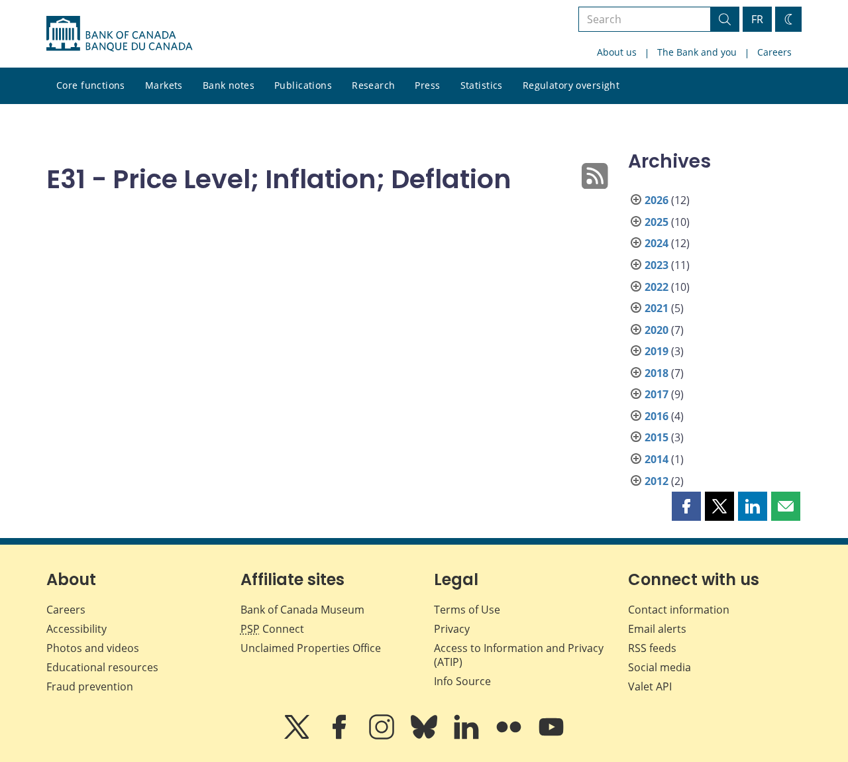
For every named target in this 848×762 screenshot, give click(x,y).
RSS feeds (652, 648)
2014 (656, 459)
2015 (656, 437)
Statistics (481, 85)
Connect (272, 629)
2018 (656, 373)
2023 (656, 265)
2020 (656, 330)
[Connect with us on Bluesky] (425, 736)
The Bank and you (697, 52)
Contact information (678, 609)
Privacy (452, 629)
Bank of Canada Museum (302, 609)
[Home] (119, 34)
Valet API (650, 686)
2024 (656, 243)
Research (373, 85)
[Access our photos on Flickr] (510, 736)
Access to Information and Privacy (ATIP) (519, 655)
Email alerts (657, 629)
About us (617, 52)
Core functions (90, 85)
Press (427, 85)
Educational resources (102, 667)
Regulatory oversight (571, 85)
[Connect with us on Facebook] (340, 736)
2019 (656, 351)
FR (757, 19)
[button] (686, 506)
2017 (656, 394)
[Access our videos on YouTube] (551, 736)
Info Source (462, 681)
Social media (659, 667)
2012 (656, 481)
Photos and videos (92, 648)
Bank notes (228, 85)
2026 (656, 200)
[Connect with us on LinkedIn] (468, 736)
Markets (164, 85)
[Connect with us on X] (298, 736)
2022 (656, 287)
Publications (303, 85)
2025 (656, 222)
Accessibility (76, 629)
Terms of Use (467, 609)
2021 (656, 308)
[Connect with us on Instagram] (383, 736)
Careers (774, 52)
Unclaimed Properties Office (310, 648)
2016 (656, 416)
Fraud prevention (89, 686)
